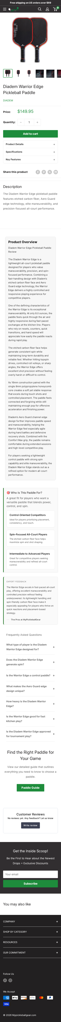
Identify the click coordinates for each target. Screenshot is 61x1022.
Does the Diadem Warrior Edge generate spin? (30, 662)
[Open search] (39, 9)
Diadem (8, 100)
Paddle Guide (30, 787)
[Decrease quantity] (21, 122)
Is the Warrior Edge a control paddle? (30, 675)
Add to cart (30, 133)
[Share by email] (55, 172)
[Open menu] (4, 9)
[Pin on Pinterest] (44, 172)
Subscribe (31, 883)
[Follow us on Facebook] (5, 980)
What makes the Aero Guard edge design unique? (30, 688)
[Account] (47, 9)
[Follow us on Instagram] (10, 980)
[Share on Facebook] (38, 172)
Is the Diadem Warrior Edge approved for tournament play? (30, 734)
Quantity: (9, 122)
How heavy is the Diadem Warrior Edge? (30, 704)
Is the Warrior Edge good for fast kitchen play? (30, 719)
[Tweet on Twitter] (50, 172)
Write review (30, 825)
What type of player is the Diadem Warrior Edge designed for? (30, 647)
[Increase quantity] (37, 122)
